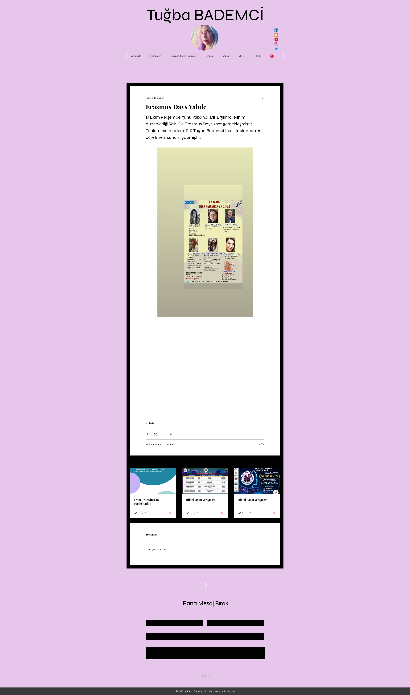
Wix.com (231, 691)
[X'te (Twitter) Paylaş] (155, 434)
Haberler (150, 423)
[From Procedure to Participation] (153, 481)
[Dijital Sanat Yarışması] (257, 481)
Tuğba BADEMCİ (205, 15)
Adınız (149, 617)
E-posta (150, 631)
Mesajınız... (151, 644)
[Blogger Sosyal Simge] (276, 35)
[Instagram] (276, 44)
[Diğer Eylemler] (262, 98)
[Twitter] (276, 49)
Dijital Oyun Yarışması (200, 500)
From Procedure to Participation (146, 502)
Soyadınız (212, 617)
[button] (209, 56)
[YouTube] (276, 39)
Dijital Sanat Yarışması (252, 500)
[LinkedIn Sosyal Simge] (276, 30)
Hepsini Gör (274, 462)
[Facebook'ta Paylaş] (147, 434)
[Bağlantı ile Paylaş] (170, 434)
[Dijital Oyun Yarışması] (205, 481)
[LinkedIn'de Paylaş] (162, 434)
